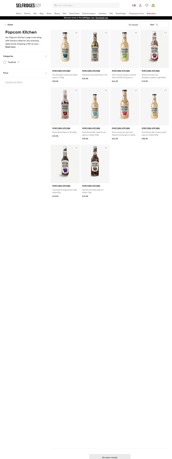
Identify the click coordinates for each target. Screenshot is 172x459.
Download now (102, 18)
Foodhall (13, 62)
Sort (152, 24)
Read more (10, 47)
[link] (65, 76)
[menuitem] (19, 13)
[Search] (55, 5)
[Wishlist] (146, 5)
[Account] (140, 5)
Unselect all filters (14, 82)
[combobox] (88, 5)
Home (10, 24)
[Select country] (134, 5)
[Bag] (153, 5)
